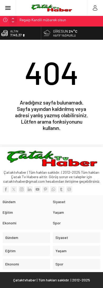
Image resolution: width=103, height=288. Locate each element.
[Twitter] (14, 189)
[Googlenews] (69, 189)
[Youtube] (37, 189)
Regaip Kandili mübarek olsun (43, 20)
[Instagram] (21, 189)
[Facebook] (6, 189)
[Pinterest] (45, 189)
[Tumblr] (61, 189)
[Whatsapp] (53, 189)
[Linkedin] (29, 189)
